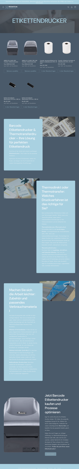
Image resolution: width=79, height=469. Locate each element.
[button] (3, 7)
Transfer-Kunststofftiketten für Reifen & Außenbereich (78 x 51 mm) (48, 62)
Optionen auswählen (12, 71)
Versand (59, 468)
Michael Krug (24, 468)
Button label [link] (50, 454)
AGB (55, 468)
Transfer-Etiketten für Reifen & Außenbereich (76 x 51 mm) (66, 61)
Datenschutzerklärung (42, 468)
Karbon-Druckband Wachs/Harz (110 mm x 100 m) (30, 98)
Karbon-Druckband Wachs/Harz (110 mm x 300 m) (12, 98)
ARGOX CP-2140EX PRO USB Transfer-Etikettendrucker (29, 61)
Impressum (50, 468)
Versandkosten (14, 66)
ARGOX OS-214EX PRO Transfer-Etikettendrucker (11, 61)
